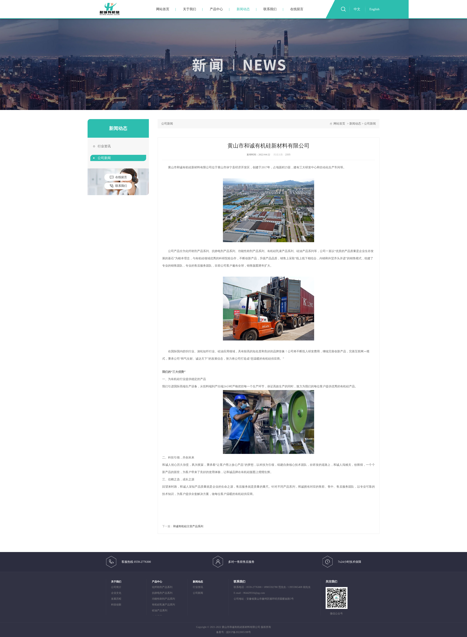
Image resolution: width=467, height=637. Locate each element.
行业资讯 (104, 146)
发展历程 (116, 598)
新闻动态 (243, 9)
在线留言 (296, 9)
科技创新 (116, 604)
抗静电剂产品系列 (162, 593)
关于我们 (189, 9)
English (374, 9)
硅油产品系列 (159, 610)
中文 (357, 9)
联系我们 (270, 9)
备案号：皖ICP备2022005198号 (233, 632)
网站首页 (162, 9)
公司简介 (116, 587)
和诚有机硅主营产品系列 (188, 526)
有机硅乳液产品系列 (163, 604)
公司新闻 (104, 158)
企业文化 (116, 593)
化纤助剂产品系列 (162, 587)
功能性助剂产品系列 (163, 598)
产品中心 (216, 9)
